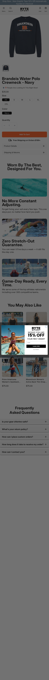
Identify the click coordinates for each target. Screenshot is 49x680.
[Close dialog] (46, 327)
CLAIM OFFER (36, 346)
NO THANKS (36, 349)
